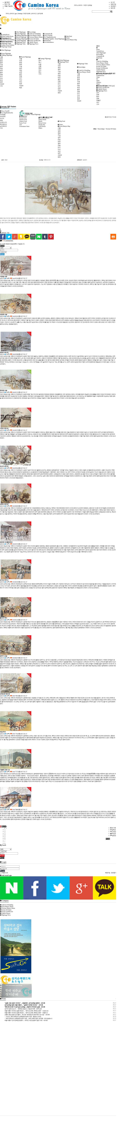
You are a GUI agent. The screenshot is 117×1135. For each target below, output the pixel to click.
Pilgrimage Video (83, 64)
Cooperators (47, 34)
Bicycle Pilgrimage (25, 57)
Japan (97, 80)
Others (98, 84)
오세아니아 (3, 122)
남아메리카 (3, 126)
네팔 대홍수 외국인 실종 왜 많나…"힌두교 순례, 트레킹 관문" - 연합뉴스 (26, 1012)
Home (98, 49)
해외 (20, 87)
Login (3, 871)
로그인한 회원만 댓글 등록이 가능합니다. (12, 244)
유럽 (1, 120)
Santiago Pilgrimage (45, 58)
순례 (97, 94)
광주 (1, 72)
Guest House (42, 126)
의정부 (2, 84)
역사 (97, 102)
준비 (40, 60)
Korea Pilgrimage (6, 53)
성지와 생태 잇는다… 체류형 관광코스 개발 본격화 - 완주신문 (23, 1009)
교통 (40, 66)
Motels (40, 121)
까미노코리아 (10, 13)
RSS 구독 (7, 4)
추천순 (114, 833)
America (98, 82)
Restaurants (47, 40)
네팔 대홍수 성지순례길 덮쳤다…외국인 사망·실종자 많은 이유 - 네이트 (26, 1020)
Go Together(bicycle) (7, 113)
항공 (40, 68)
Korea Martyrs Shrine (84, 72)
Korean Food (22, 118)
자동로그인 (4, 872)
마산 (1, 78)
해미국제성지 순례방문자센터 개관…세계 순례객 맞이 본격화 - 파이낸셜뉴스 (29, 1018)
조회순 (114, 831)
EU (97, 79)
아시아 (2, 118)
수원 (1, 65)
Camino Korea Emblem (7, 45)
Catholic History (102, 89)
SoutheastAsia (100, 75)
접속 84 (113, 8)
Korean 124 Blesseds (103, 87)
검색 (2, 254)
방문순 (114, 835)
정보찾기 (113, 6)
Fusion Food (22, 123)
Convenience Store (24, 126)
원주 (1, 63)
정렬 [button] (108, 839)
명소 (40, 72)
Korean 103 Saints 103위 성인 (106, 73)
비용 (40, 64)
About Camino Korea (7, 36)
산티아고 (34, 13)
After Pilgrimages (6, 50)
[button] (2, 246)
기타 (1, 86)
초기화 (113, 828)
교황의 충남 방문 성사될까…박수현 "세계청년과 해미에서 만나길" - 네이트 (27, 1014)
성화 (97, 98)
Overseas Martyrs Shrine (36, 37)
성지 (97, 92)
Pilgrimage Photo (64, 62)
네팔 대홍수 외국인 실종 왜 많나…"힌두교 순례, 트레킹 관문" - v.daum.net (26, 1011)
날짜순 (113, 830)
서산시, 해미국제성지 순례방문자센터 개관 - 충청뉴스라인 (23, 1016)
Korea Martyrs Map (64, 126)
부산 (1, 80)
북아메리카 (3, 124)
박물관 (98, 100)
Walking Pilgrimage (6, 55)
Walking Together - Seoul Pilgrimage (54, 39)
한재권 (4, 233)
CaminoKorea (5, 34)
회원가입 (113, 4)
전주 (1, 70)
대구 (1, 76)
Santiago (20, 13)
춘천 (1, 61)
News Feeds (5, 111)
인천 (1, 59)
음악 (97, 96)
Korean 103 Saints (34, 39)
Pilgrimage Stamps (6, 47)
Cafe (20, 124)
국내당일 (2, 114)
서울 (1, 57)
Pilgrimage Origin (6, 43)
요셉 (8, 233)
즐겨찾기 (7, 2)
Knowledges (81, 67)
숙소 (40, 70)
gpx (16, 13)
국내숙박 (2, 116)
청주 (1, 66)
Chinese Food (23, 121)
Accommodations (49, 42)
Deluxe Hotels (42, 119)
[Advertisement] (20, 1069)
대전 (1, 68)
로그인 (113, 2)
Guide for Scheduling (84, 70)
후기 (40, 62)
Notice (61, 124)
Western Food (23, 119)
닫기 (2, 857)
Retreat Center (42, 123)
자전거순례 (26, 13)
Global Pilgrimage (64, 60)
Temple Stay (42, 124)
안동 (1, 74)
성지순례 (40, 13)
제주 (1, 82)
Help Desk (62, 121)
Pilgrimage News (102, 91)
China (98, 77)
